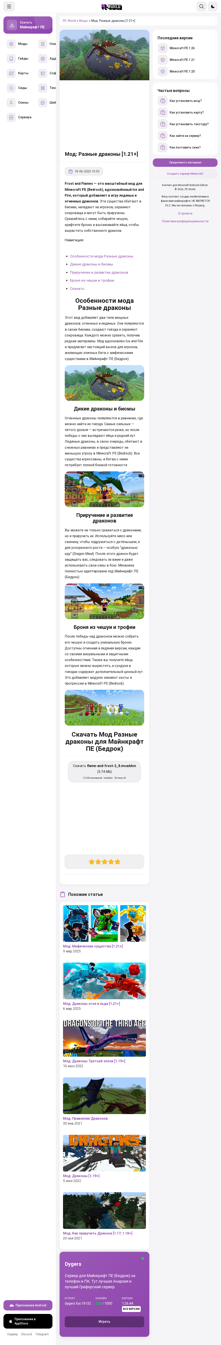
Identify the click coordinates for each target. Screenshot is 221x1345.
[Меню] (9, 6)
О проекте (185, 213)
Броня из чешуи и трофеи (92, 280)
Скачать (77, 288)
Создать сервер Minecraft (185, 173)
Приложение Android (31, 1305)
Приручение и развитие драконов (99, 272)
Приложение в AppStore (25, 1321)
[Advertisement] (104, 115)
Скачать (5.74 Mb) (104, 771)
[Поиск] (201, 6)
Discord (26, 1334)
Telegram (42, 1334)
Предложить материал (185, 162)
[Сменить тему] (213, 6)
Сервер (12, 1334)
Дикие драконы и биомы (91, 264)
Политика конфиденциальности (185, 221)
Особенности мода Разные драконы (101, 256)
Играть (104, 1322)
